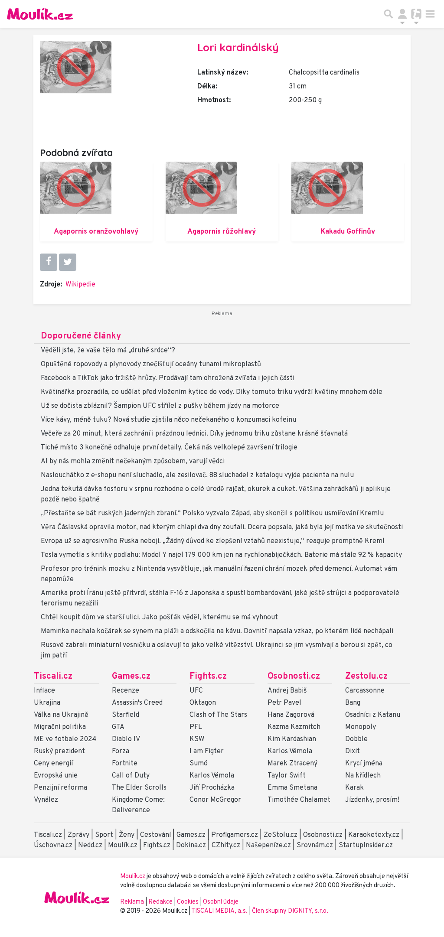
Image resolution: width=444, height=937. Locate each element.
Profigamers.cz (234, 835)
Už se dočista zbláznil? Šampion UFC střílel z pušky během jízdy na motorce (160, 406)
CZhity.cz (226, 845)
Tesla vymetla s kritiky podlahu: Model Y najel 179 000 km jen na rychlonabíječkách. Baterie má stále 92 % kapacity (221, 555)
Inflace (44, 690)
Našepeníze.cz (268, 845)
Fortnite (124, 763)
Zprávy (78, 835)
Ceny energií (53, 763)
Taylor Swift (287, 775)
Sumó (198, 763)
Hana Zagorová (291, 715)
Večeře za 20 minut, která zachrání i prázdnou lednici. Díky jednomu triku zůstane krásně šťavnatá (194, 433)
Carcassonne (365, 690)
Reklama (132, 902)
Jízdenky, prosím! (372, 800)
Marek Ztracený (292, 763)
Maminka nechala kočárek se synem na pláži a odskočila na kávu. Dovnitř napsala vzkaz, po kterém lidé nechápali (217, 631)
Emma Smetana (292, 788)
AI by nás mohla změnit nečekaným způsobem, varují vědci (133, 461)
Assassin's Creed (137, 703)
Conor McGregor (215, 800)
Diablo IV (126, 739)
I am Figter (206, 751)
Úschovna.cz (53, 845)
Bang (352, 703)
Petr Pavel (284, 703)
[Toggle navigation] (430, 13)
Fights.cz (208, 676)
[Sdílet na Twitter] (67, 262)
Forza (120, 751)
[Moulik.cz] (40, 13)
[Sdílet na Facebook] (48, 262)
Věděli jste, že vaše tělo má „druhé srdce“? (108, 350)
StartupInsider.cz (366, 845)
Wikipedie (80, 284)
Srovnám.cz (315, 845)
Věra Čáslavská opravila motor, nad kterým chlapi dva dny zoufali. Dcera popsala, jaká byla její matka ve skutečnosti (222, 527)
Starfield (125, 715)
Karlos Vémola (211, 775)
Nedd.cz (90, 845)
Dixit (352, 751)
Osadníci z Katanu (372, 715)
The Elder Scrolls (139, 788)
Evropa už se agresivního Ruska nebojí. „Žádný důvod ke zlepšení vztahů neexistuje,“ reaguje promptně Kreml (213, 541)
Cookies (188, 902)
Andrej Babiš (287, 690)
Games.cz (131, 676)
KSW (196, 739)
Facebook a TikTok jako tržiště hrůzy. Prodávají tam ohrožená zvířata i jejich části (167, 378)
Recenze (125, 690)
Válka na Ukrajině (61, 715)
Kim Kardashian (292, 739)
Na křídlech (363, 775)
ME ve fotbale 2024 (65, 739)
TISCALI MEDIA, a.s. (220, 911)
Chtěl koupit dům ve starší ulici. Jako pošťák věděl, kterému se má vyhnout (159, 617)
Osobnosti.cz (294, 676)
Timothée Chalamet (299, 800)
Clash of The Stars (218, 715)
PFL (195, 727)
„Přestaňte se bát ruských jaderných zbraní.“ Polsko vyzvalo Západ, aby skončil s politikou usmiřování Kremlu (212, 513)
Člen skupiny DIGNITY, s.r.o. (290, 911)
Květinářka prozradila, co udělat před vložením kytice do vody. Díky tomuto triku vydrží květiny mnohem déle (211, 392)
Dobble (356, 739)
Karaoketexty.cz (373, 835)
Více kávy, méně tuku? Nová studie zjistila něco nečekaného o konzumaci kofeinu (168, 420)
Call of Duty (131, 775)
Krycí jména (363, 763)
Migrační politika (60, 727)
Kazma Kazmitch (294, 727)
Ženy (126, 835)
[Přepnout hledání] (388, 13)
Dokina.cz (191, 845)
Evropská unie (56, 775)
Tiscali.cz (53, 676)
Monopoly (360, 727)
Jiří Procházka (212, 788)
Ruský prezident (59, 751)
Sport (104, 835)
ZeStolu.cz (280, 835)
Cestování (155, 835)
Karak (354, 788)
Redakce (160, 902)
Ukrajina (47, 703)
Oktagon (202, 703)
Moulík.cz (122, 845)
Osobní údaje (220, 902)
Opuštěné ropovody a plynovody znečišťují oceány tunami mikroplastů (151, 364)
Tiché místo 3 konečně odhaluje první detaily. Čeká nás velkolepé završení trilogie (169, 447)
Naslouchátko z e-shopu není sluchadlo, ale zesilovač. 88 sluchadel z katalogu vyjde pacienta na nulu (197, 475)
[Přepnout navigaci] (402, 13)
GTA (118, 727)
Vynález (46, 800)
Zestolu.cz (366, 676)
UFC (196, 690)
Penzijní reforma (60, 788)
